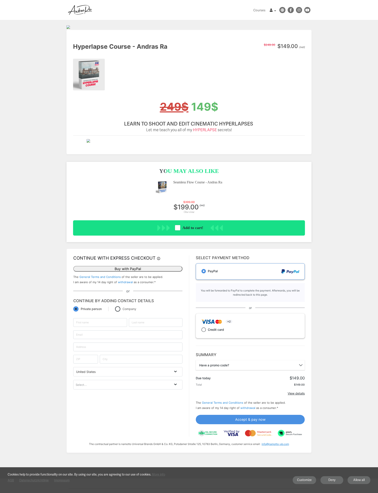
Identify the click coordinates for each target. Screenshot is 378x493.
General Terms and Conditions (100, 277)
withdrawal (125, 282)
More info (158, 474)
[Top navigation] (273, 11)
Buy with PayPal (128, 269)
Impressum (62, 480)
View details (296, 393)
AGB (11, 480)
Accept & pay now (250, 419)
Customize (304, 480)
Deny (332, 480)
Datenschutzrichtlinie (34, 480)
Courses (259, 10)
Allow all (359, 480)
